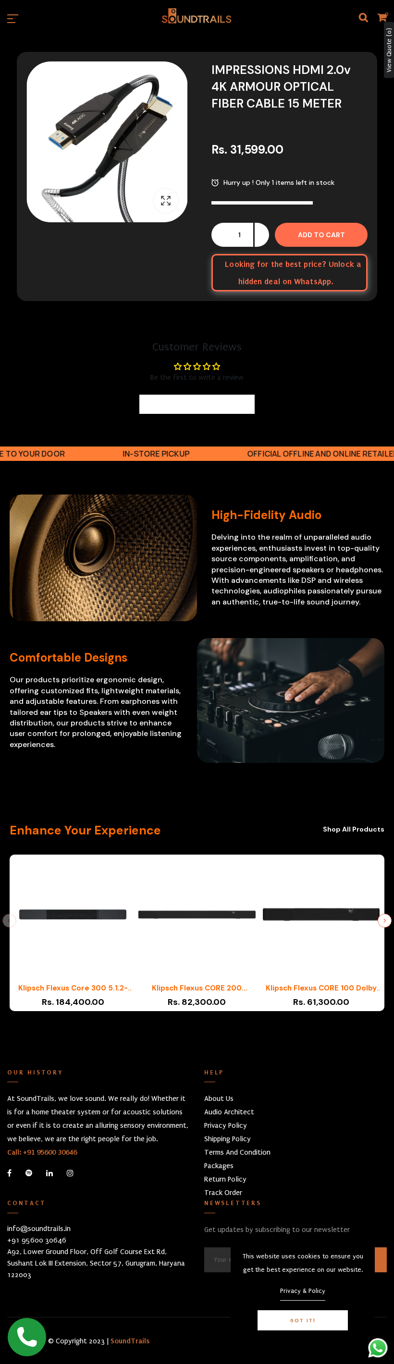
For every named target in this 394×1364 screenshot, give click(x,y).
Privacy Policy (225, 1125)
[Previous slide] (9, 921)
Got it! (303, 1320)
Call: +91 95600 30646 (42, 1152)
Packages (219, 1165)
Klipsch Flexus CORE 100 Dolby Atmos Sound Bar (321, 988)
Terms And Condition (237, 1152)
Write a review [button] (197, 404)
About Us (219, 1098)
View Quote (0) (389, 50)
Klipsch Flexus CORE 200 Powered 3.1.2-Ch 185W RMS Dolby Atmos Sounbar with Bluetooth (196, 988)
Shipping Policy (227, 1139)
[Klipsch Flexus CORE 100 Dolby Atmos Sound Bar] (321, 919)
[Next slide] (385, 921)
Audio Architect (229, 1112)
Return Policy (225, 1179)
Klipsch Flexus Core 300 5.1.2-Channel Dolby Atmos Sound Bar (72, 988)
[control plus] (262, 235)
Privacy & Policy (302, 1290)
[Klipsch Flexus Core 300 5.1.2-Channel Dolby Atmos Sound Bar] (72, 919)
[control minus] (218, 235)
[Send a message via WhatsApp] (378, 1348)
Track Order (223, 1192)
